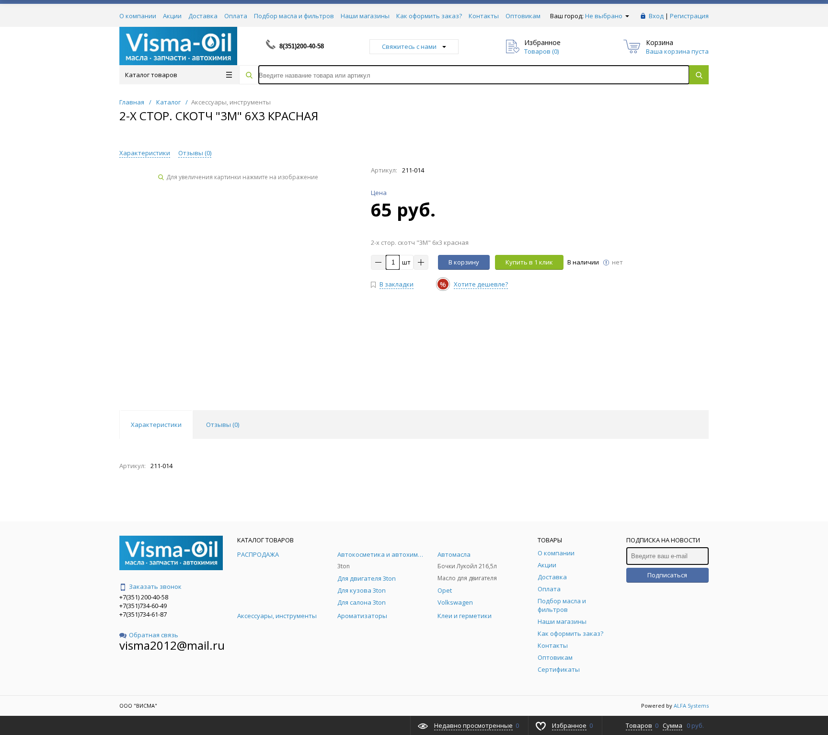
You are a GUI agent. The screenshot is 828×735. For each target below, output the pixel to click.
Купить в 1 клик (529, 262)
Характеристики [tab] (156, 424)
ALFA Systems (691, 705)
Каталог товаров (151, 74)
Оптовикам (523, 15)
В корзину (463, 262)
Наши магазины (365, 15)
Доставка (203, 15)
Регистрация (689, 15)
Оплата (235, 15)
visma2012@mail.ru (172, 645)
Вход (656, 15)
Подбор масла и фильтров (294, 15)
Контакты (484, 15)
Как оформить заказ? (429, 15)
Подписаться (667, 575)
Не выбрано (604, 15)
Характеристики (144, 153)
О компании (137, 15)
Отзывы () (194, 153)
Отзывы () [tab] (222, 424)
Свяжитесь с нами (409, 46)
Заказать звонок (155, 586)
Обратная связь (153, 635)
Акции (172, 15)
